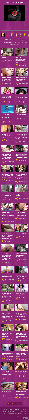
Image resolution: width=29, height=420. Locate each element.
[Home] (7, 403)
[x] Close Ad (25, 418)
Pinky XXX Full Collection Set (15, 403)
